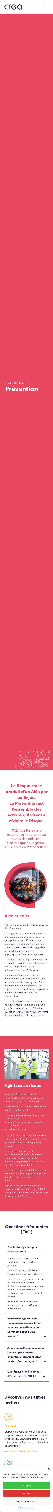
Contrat (10, 1426)
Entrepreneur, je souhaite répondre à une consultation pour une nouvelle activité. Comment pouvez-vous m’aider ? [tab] (24, 1328)
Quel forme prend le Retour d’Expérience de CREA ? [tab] (23, 1374)
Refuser (26, 1493)
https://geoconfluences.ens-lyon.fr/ (23, 955)
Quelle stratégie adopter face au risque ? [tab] (22, 1249)
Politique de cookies (26, 1508)
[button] (48, 1468)
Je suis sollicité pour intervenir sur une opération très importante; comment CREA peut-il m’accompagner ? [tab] (25, 1355)
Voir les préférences (26, 1501)
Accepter (26, 1485)
